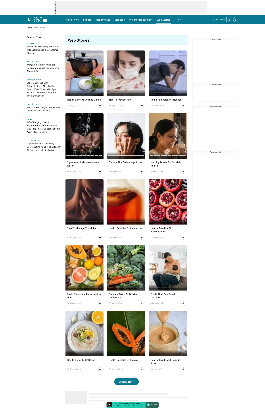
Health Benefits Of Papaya (123, 360)
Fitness (87, 19)
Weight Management (140, 19)
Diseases (120, 19)
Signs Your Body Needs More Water (83, 164)
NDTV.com (220, 19)
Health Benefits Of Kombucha (125, 228)
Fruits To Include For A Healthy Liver (84, 296)
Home (29, 28)
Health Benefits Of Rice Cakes (84, 99)
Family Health (34, 79)
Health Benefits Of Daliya (81, 360)
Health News (72, 19)
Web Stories (163, 19)
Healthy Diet (103, 19)
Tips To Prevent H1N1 (120, 99)
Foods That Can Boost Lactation (162, 296)
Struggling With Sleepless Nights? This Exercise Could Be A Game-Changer (44, 49)
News (29, 119)
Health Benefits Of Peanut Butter (165, 362)
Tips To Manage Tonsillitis (81, 228)
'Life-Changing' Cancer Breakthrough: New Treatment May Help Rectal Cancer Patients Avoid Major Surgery (43, 127)
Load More (125, 381)
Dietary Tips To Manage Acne (125, 162)
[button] (235, 19)
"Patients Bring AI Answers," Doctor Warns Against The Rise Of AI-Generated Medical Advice (44, 146)
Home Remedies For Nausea (166, 99)
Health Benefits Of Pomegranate (160, 230)
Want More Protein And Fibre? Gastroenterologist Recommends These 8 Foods (43, 67)
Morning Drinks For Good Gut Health (166, 164)
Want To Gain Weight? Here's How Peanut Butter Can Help (43, 109)
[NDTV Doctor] (40, 18)
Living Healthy (34, 140)
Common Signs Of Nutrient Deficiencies (123, 296)
